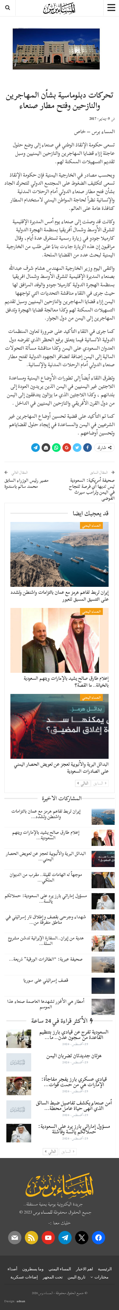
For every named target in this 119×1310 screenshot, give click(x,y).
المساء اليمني (91, 525)
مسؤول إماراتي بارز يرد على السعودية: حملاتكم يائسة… (46, 898)
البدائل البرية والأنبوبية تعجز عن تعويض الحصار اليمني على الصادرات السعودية (61, 767)
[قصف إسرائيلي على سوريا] (103, 986)
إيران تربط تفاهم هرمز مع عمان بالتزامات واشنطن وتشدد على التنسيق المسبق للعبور (59, 595)
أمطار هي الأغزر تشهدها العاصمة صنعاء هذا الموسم (45, 1004)
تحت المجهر (53, 1277)
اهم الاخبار (84, 1269)
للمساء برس (42, 1212)
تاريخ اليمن (76, 1277)
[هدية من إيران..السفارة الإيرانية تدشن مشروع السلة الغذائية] (103, 943)
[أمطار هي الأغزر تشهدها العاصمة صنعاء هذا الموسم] (103, 1007)
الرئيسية (105, 1269)
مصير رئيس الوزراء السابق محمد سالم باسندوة (26, 483)
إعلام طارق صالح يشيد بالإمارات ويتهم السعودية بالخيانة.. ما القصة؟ (66, 681)
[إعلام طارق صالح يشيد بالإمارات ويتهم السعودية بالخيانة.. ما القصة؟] (59, 640)
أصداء (12, 1269)
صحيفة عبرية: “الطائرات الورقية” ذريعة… (46, 959)
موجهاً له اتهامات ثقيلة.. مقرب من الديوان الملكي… (46, 877)
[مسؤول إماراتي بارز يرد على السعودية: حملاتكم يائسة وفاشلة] (103, 901)
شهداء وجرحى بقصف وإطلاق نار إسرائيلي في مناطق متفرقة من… (45, 919)
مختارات (101, 1277)
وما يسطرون (33, 1269)
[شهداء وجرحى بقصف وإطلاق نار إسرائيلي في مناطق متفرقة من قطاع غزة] (103, 922)
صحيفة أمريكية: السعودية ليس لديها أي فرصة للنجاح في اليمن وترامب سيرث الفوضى (92, 489)
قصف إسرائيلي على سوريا (45, 980)
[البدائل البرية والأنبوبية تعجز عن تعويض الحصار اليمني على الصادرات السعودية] (59, 726)
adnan (20, 1301)
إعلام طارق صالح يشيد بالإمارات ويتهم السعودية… (45, 835)
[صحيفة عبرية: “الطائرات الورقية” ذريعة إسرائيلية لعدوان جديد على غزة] (103, 965)
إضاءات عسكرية (24, 1277)
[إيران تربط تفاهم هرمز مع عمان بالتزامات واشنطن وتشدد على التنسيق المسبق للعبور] (59, 554)
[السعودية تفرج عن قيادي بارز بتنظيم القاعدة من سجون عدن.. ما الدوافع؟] (18, 1038)
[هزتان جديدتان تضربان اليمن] (18, 1062)
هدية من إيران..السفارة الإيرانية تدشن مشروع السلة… (46, 940)
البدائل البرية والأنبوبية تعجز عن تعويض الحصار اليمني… (46, 856)
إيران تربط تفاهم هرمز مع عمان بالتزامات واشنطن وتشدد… (46, 814)
